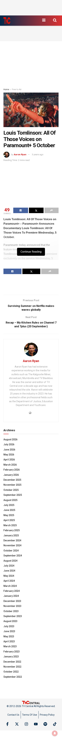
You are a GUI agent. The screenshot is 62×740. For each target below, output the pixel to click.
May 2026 (8, 454)
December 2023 (12, 601)
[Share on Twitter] (36, 210)
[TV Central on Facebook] (7, 724)
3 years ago (37, 154)
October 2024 (11, 550)
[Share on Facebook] (20, 210)
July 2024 (8, 565)
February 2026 (11, 469)
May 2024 (8, 575)
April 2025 (9, 520)
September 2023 (12, 616)
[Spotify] (45, 724)
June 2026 (9, 449)
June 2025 (9, 510)
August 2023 (10, 621)
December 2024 (12, 540)
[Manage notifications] (55, 733)
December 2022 (12, 661)
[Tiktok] (55, 724)
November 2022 (12, 666)
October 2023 (11, 611)
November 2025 (12, 484)
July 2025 (8, 505)
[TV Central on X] (17, 724)
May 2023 (8, 636)
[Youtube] (36, 724)
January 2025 (11, 535)
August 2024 (10, 560)
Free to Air (17, 89)
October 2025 (11, 490)
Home (6, 89)
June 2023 (9, 631)
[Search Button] (55, 20)
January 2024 (11, 596)
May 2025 (8, 515)
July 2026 (8, 444)
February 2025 (11, 530)
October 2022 (11, 671)
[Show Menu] (44, 20)
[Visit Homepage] (6, 20)
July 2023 (8, 626)
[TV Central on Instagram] (26, 724)
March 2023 (10, 646)
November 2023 (12, 606)
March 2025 (10, 525)
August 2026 (10, 439)
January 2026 (11, 474)
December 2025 (12, 479)
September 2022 (12, 676)
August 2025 (10, 500)
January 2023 (11, 656)
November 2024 (12, 545)
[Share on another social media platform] (51, 210)
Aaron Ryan (20, 154)
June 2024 (9, 570)
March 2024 (10, 586)
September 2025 (12, 495)
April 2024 (9, 580)
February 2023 (11, 651)
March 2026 (10, 464)
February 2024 (11, 591)
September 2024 (12, 555)
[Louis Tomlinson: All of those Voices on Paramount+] (31, 110)
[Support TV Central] (31, 702)
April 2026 (9, 459)
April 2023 (9, 641)
